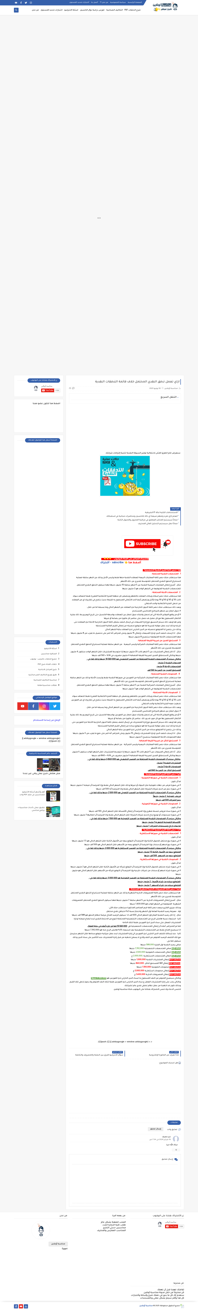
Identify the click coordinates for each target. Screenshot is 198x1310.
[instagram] (31, 3)
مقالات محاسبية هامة (47, 686)
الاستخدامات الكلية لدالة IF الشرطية (161, 513)
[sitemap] (26, 1306)
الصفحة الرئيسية (135, 2)
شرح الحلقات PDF (133, 10)
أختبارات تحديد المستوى (79, 2)
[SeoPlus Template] (182, 1306)
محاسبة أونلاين (58, 1244)
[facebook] (21, 3)
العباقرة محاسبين (49, 654)
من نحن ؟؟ (104, 2)
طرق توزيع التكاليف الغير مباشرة (42, 675)
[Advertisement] (105, 17)
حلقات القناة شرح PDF (47, 665)
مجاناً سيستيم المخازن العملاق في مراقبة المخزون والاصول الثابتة (147, 520)
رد (176, 1150)
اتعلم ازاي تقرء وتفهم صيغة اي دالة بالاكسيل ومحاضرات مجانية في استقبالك (142, 516)
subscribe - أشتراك (112, 562)
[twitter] (26, 3)
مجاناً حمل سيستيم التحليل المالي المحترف (158, 524)
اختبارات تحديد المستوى (51, 10)
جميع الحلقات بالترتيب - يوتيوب (43, 659)
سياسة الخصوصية (118, 2)
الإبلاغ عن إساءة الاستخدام (46, 720)
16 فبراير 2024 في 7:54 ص (160, 1140)
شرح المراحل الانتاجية (47, 670)
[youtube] (16, 3)
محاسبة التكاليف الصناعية (45, 680)
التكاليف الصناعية (114, 10)
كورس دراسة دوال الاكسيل (92, 10)
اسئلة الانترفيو (71, 10)
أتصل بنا (94, 2)
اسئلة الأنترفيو (50, 649)
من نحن (35, 10)
